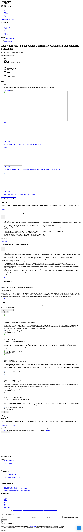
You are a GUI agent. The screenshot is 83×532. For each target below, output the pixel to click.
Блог (5, 16)
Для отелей (7, 10)
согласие (3, 430)
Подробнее (7, 90)
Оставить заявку (5, 432)
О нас (5, 15)
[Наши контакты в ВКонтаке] (2, 467)
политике (48, 430)
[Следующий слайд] (3, 312)
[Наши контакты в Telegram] (5, 467)
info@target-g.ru (8, 41)
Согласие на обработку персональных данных (44, 510)
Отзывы (6, 13)
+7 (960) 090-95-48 (6, 19)
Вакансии (6, 503)
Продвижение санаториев (11, 476)
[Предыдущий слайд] (7, 312)
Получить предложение (7, 55)
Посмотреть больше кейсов (8, 197)
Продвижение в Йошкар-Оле (12, 477)
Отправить (3, 520)
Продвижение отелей (10, 474)
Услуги (6, 9)
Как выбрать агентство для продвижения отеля (17, 490)
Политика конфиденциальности (22, 510)
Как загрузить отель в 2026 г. (12, 487)
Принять (3, 530)
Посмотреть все (5, 209)
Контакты (14, 19)
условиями (33, 526)
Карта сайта (7, 507)
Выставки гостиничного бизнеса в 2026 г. (15, 488)
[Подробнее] (3, 217)
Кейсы (5, 12)
